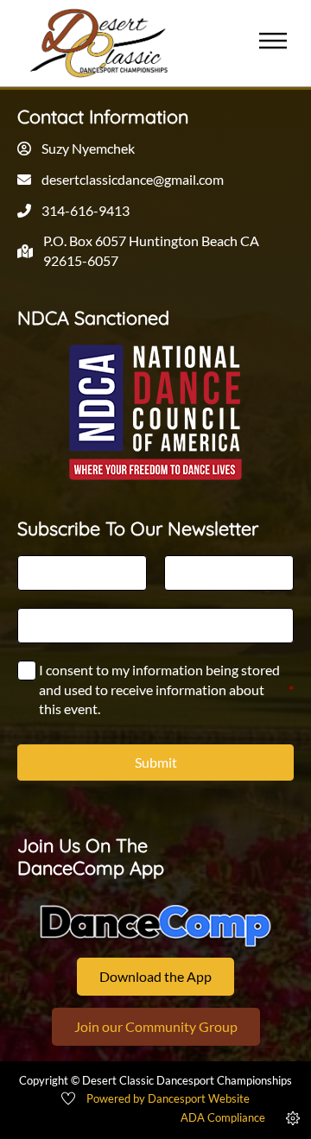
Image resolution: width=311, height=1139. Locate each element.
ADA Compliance (223, 1117)
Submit (156, 762)
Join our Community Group (156, 1026)
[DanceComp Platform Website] (155, 926)
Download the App (155, 976)
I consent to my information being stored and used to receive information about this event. (166, 689)
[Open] (273, 43)
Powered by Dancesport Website (168, 1098)
